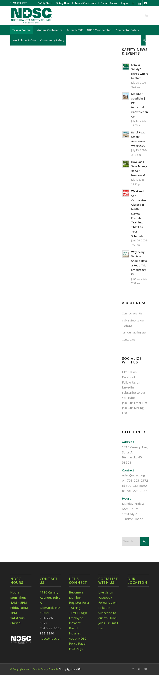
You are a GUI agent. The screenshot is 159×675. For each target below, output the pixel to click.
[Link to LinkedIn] (139, 3)
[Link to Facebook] (133, 3)
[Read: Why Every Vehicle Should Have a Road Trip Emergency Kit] (125, 254)
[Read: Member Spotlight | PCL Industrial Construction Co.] (125, 96)
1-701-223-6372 (18, 3)
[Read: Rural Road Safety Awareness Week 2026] (125, 134)
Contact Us (128, 339)
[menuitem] (45, 3)
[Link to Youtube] (145, 3)
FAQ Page (76, 648)
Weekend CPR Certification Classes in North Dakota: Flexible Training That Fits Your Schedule (139, 213)
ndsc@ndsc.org (133, 475)
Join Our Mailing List (134, 332)
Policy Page (77, 643)
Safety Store (45, 3)
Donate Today (109, 3)
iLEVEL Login (78, 613)
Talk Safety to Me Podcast (133, 323)
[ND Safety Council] (31, 15)
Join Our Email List (134, 403)
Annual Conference (85, 3)
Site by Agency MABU (70, 669)
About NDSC (77, 638)
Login (124, 3)
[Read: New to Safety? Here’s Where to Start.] (125, 66)
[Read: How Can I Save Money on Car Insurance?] (125, 164)
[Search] (143, 40)
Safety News (63, 3)
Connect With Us (132, 313)
